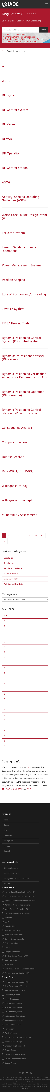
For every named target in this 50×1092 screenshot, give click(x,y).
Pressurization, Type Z (13, 1003)
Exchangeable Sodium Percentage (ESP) (20, 901)
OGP (8, 789)
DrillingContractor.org (12, 873)
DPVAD (7, 139)
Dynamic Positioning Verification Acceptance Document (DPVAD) (24, 376)
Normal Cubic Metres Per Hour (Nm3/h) (20, 892)
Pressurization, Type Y (13, 1008)
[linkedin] (23, 1073)
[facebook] (20, 1073)
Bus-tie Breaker (13, 457)
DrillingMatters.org (11, 868)
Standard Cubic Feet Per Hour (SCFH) (19, 896)
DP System (9, 96)
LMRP (7, 948)
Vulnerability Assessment (19, 515)
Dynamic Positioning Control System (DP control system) (21, 340)
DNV (28, 789)
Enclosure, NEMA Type (13, 1042)
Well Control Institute (13, 584)
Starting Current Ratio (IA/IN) (16, 956)
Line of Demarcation (13, 1025)
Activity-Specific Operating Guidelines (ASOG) (20, 199)
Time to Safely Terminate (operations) (19, 249)
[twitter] (27, 1073)
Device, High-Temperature (15, 1054)
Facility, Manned (11, 1033)
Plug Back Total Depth (13, 931)
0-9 (5, 616)
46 (36, 535)
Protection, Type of (12, 995)
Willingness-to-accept (17, 501)
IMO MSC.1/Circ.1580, (17, 472)
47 (42, 535)
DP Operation (11, 154)
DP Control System (15, 110)
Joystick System (13, 309)
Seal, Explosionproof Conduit (16, 986)
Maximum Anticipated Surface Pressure (20, 969)
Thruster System (13, 233)
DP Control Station (15, 168)
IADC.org (7, 884)
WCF (5, 67)
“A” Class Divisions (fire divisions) (17, 913)
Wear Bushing (10, 926)
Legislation (8, 558)
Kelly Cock (9, 965)
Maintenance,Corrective (14, 1020)
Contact (7, 851)
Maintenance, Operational (15, 1016)
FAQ (5, 830)
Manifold (8, 918)
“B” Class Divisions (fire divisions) (17, 905)
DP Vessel (9, 125)
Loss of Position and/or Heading (24, 295)
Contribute (8, 836)
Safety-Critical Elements (14, 939)
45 (30, 535)
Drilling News (8, 841)
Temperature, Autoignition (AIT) (17, 973)
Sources (7, 846)
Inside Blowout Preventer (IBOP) (17, 909)
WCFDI (6, 81)
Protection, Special (12, 999)
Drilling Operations (12, 943)
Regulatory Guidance (13, 568)
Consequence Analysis (17, 428)
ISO (12, 789)
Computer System (14, 443)
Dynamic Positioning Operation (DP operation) (23, 394)
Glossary (7, 825)
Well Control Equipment (14, 935)
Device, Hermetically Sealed (15, 1059)
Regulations (9, 563)
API (3, 789)
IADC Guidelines (11, 579)
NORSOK (19, 789)
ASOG (6, 183)
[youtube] (30, 1073)
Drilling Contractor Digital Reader (16, 879)
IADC (29, 767)
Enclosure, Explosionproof (15, 1046)
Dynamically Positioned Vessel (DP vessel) (23, 358)
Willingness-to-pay (15, 486)
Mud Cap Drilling (11, 960)
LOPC (7, 922)
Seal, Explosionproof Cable (15, 990)
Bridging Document (12, 952)
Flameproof (9, 1029)
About (6, 820)
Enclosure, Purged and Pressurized (18, 1037)
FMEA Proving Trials (15, 324)
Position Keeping (13, 280)
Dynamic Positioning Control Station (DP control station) (21, 412)
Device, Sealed (10, 1050)
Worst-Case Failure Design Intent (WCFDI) (24, 217)
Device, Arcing (10, 1063)
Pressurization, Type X (13, 1012)
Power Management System (21, 266)
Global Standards (11, 574)
